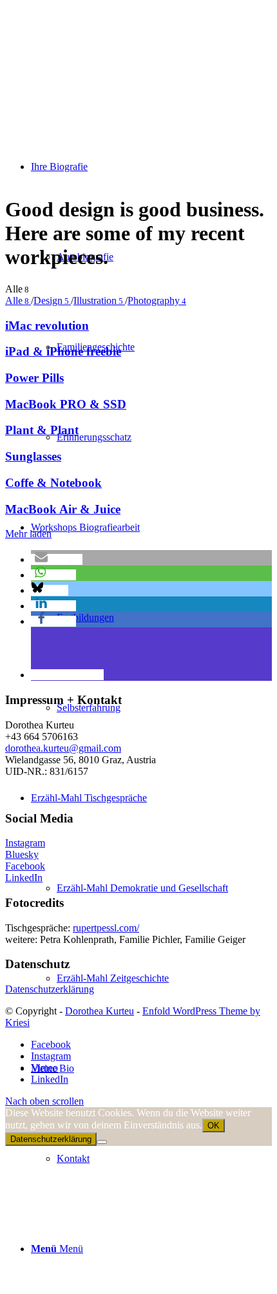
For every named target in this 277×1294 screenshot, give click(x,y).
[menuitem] (151, 888)
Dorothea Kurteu (99, 1010)
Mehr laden (28, 533)
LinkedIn (24, 877)
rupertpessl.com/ (106, 927)
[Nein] (102, 1142)
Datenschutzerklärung (49, 989)
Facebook (25, 866)
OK (213, 1125)
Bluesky (22, 854)
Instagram (25, 842)
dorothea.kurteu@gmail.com (63, 748)
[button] (56, 559)
